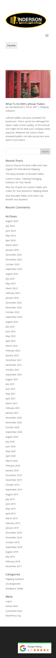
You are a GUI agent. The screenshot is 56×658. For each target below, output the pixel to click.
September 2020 (14, 431)
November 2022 (14, 307)
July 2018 (10, 556)
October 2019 (12, 484)
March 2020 (12, 460)
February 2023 (13, 292)
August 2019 (12, 494)
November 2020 (14, 422)
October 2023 (12, 264)
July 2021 (10, 384)
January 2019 (12, 527)
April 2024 (11, 240)
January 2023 (12, 297)
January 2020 (12, 470)
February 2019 (13, 523)
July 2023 (10, 278)
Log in (9, 601)
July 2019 (10, 499)
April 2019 (11, 513)
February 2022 (13, 350)
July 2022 (10, 326)
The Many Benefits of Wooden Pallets (25, 173)
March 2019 (12, 518)
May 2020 (11, 451)
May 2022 (11, 336)
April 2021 (11, 398)
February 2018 (13, 561)
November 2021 (14, 364)
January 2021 (12, 412)
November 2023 (14, 259)
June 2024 (11, 230)
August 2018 (12, 551)
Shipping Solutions (15, 579)
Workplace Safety (14, 588)
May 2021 (11, 393)
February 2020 (13, 465)
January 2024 (12, 249)
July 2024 (10, 225)
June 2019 (11, 503)
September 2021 (14, 374)
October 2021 (12, 369)
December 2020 (14, 417)
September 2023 (14, 269)
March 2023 (12, 288)
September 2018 (14, 547)
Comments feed (14, 610)
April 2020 (11, 455)
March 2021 (12, 403)
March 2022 (12, 345)
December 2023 (14, 254)
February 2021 (13, 408)
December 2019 (14, 475)
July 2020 (10, 441)
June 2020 (11, 446)
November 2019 (14, 479)
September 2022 (14, 316)
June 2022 (11, 331)
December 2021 (14, 360)
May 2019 (11, 508)
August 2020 (12, 436)
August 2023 (12, 273)
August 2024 (12, 221)
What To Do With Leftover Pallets (25, 104)
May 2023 (11, 283)
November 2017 (14, 566)
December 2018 (14, 532)
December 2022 (14, 302)
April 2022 (11, 340)
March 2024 (12, 245)
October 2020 (12, 427)
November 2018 (14, 537)
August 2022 (12, 321)
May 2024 (11, 235)
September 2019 (14, 489)
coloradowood (16, 107)
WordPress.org (13, 615)
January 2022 (12, 355)
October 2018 (12, 542)
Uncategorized (13, 583)
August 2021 (12, 379)
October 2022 (12, 312)
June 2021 (11, 388)
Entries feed (12, 606)
